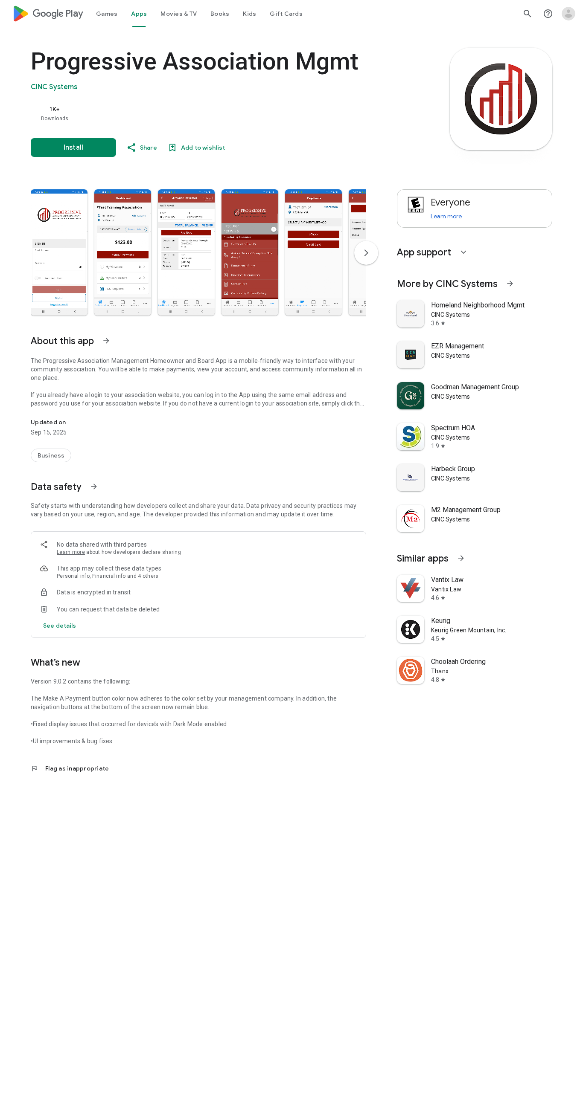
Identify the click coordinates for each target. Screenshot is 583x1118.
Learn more (71, 552)
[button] (59, 252)
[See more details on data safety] (60, 625)
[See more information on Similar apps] (461, 558)
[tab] (106, 13)
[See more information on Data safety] (94, 486)
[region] (201, 113)
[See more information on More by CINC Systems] (510, 283)
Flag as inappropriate (70, 768)
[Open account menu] (568, 13)
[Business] (51, 455)
